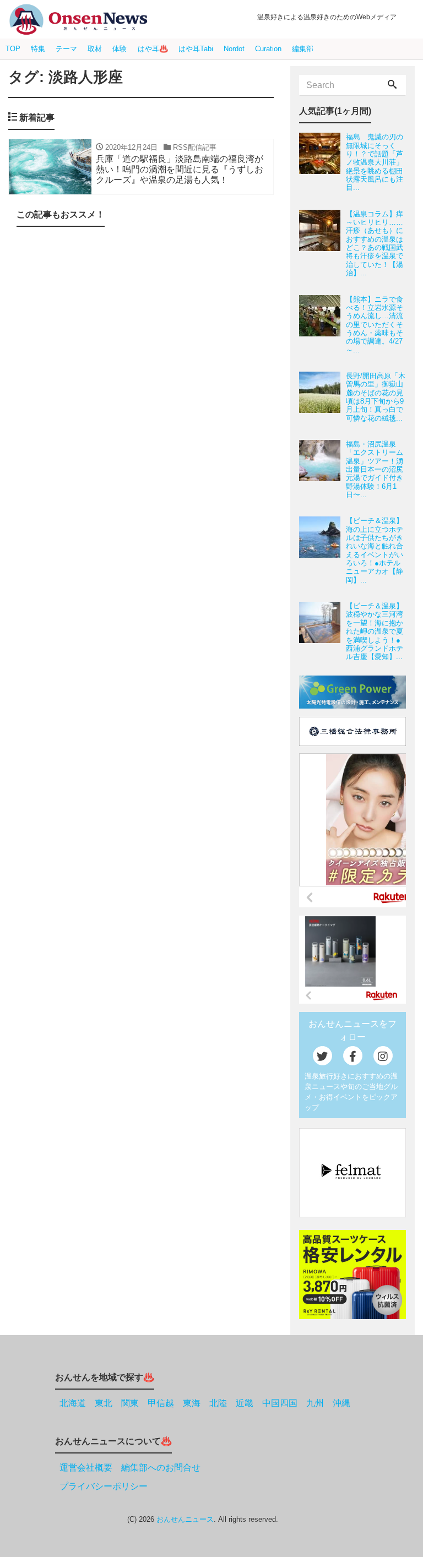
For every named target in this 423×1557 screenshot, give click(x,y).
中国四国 (279, 1403)
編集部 (302, 49)
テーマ (66, 49)
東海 (191, 1403)
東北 (103, 1403)
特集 (38, 49)
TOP (13, 49)
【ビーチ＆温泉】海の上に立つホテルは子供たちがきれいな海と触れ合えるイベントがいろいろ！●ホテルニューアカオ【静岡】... (374, 550)
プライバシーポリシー (103, 1486)
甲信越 (161, 1403)
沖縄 (341, 1403)
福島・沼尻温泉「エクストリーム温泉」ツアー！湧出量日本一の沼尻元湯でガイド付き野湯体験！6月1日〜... (374, 469)
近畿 (244, 1403)
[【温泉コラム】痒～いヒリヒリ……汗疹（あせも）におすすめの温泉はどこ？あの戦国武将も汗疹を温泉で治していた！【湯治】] (322, 243)
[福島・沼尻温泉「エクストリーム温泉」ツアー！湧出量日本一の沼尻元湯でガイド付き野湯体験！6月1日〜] (322, 469)
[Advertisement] (141, 774)
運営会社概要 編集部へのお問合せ (129, 1467)
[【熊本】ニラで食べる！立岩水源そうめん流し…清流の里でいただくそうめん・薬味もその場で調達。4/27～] (322, 324)
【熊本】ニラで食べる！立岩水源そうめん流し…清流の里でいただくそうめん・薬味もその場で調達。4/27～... (374, 324)
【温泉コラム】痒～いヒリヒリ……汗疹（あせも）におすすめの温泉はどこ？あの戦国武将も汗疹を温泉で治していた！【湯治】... (374, 243)
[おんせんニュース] (78, 19)
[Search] (392, 85)
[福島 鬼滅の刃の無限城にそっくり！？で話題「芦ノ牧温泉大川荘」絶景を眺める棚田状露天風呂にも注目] (322, 162)
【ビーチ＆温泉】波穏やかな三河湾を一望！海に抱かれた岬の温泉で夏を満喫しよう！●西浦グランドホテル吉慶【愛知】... (374, 631)
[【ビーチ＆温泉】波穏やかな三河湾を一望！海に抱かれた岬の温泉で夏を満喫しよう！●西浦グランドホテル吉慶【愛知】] (322, 631)
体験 (119, 49)
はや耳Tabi (195, 49)
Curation (268, 49)
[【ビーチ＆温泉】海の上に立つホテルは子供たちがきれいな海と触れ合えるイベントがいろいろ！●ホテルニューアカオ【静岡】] (322, 550)
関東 (130, 1403)
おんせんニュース (185, 1519)
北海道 (72, 1403)
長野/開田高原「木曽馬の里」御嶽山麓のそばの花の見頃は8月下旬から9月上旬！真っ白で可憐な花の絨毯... (375, 397)
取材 (95, 49)
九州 (315, 1403)
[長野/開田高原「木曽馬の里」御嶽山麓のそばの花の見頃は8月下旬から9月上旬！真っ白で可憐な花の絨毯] (322, 397)
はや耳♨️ (153, 49)
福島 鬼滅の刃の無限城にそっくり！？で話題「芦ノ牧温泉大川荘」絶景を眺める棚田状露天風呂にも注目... (374, 162)
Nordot (234, 49)
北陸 (218, 1403)
